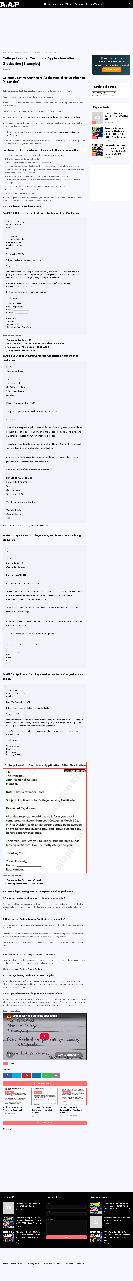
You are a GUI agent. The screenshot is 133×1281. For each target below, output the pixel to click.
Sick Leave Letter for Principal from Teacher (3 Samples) (71, 1110)
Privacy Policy (34, 1263)
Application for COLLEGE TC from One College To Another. (35, 343)
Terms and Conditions (52, 1263)
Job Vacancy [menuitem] (96, 4)
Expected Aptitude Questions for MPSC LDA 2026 (116, 116)
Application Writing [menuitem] (62, 4)
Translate (110, 95)
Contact (21, 1263)
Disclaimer (69, 1263)
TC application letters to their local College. (60, 117)
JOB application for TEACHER (21, 350)
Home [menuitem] (47, 4)
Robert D (7, 69)
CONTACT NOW (112, 70)
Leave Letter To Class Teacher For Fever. (26, 969)
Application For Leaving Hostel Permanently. (28, 525)
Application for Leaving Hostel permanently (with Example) (42, 1110)
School (10, 52)
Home (4, 52)
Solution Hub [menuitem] (81, 4)
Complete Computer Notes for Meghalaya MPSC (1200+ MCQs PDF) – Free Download (115, 132)
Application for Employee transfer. (25, 206)
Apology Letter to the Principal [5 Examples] (12, 1108)
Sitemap (80, 1263)
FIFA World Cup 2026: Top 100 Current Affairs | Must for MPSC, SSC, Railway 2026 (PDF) (115, 150)
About (13, 1263)
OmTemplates (64, 1258)
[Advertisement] (66, 32)
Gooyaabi (89, 1258)
